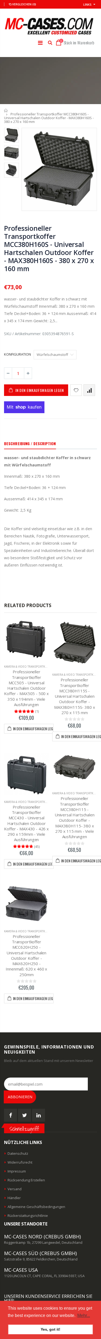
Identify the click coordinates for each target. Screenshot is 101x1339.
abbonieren (20, 1096)
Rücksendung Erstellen (26, 1180)
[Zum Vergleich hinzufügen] (89, 390)
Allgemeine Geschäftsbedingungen (36, 1206)
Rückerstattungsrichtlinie (28, 1215)
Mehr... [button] (83, 1315)
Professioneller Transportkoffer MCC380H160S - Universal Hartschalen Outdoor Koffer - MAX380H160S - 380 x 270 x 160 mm (49, 248)
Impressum (17, 1171)
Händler (14, 1197)
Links (87, 4)
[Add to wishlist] (76, 390)
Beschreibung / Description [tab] (30, 443)
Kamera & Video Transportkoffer (29, 666)
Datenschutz (18, 1153)
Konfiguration (17, 354)
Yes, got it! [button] (50, 1329)
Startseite (6, 110)
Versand (15, 1188)
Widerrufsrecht (20, 1162)
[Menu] (40, 42)
